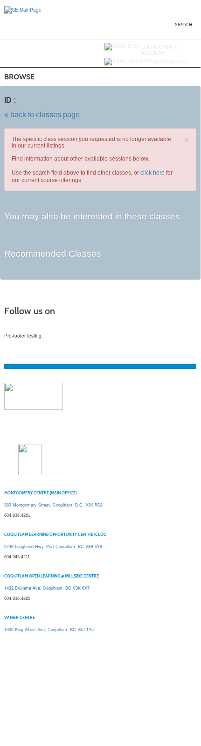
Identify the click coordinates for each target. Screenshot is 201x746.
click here (152, 172)
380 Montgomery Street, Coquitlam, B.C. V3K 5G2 (53, 505)
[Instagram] (45, 327)
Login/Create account (159, 49)
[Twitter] (26, 327)
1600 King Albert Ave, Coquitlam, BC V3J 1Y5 (49, 629)
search (184, 25)
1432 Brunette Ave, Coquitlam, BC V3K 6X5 (47, 588)
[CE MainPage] (23, 9)
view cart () (170, 61)
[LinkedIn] (36, 327)
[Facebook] (17, 327)
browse (19, 76)
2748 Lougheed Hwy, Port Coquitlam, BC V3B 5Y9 (53, 546)
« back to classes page (42, 115)
